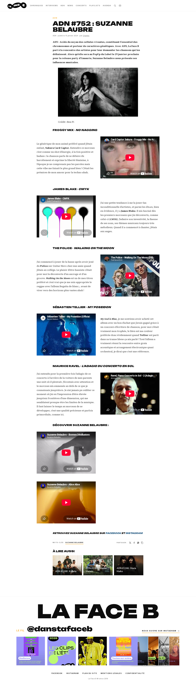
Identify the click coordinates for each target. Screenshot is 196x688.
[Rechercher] (115, 5)
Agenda (107, 6)
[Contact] (120, 5)
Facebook (57, 673)
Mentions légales (111, 673)
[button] (98, 92)
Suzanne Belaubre (74, 542)
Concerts (81, 6)
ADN (63, 6)
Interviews (52, 6)
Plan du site (89, 673)
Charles (86, 36)
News (70, 6)
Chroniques (36, 6)
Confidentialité (135, 673)
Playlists (94, 6)
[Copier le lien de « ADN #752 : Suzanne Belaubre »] (142, 543)
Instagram (72, 673)
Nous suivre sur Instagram (161, 631)
